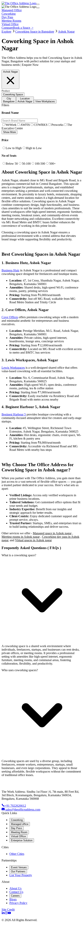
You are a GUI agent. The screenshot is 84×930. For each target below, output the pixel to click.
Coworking (17, 820)
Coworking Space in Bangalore (34, 31)
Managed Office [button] (12, 10)
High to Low (34, 148)
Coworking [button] (9, 13)
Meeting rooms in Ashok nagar (21, 536)
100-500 (40, 163)
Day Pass (16, 828)
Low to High (14, 148)
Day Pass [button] (7, 17)
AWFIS (25, 124)
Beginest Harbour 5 (14, 414)
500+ (52, 163)
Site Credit (8, 909)
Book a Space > (23, 27)
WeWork (10, 124)
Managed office (19, 824)
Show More (9, 132)
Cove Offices (10, 317)
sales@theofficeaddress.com (22, 809)
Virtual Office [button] (10, 24)
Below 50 (12, 163)
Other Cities (16, 853)
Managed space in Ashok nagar (52, 533)
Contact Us (16, 891)
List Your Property (20, 875)
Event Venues (19, 867)
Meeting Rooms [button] (11, 20)
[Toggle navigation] (37, 4)
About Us (15, 888)
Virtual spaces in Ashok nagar (33, 540)
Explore (6, 31)
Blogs (13, 899)
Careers (15, 895)
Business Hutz (10, 270)
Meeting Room (19, 832)
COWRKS (40, 124)
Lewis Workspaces (13, 367)
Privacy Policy (18, 903)
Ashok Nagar (66, 31)
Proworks (57, 124)
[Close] (37, 7)
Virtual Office (18, 836)
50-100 (26, 163)
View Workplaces (45, 101)
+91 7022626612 (15, 805)
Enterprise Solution (21, 840)
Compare (7, 27)
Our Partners (18, 871)
